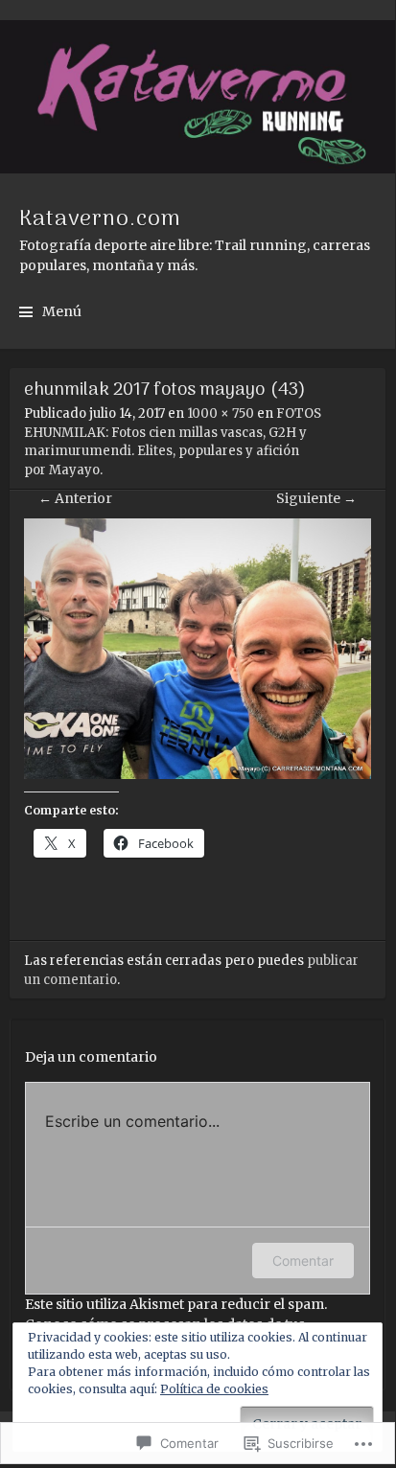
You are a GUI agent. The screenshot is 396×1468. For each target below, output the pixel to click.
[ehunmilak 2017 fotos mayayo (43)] (197, 774)
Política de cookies (214, 1389)
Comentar (303, 1260)
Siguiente (316, 498)
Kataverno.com (100, 219)
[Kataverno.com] (197, 96)
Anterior (75, 498)
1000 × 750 (220, 413)
